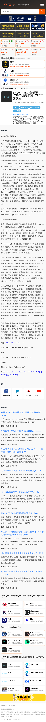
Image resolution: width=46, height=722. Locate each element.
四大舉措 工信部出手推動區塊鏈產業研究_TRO (22, 553)
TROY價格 (38, 372)
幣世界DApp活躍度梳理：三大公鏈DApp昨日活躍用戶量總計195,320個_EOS (22, 533)
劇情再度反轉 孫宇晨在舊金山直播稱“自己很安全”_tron (21, 572)
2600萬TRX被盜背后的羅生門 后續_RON (19, 513)
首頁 (2, 88)
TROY (31, 372)
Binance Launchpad (14, 88)
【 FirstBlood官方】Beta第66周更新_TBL (20, 492)
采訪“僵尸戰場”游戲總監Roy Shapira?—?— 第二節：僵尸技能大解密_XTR (22, 450)
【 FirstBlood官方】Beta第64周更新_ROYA (21, 471)
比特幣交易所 (17, 719)
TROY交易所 (6, 375)
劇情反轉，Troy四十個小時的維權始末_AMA (21, 431)
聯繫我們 (3, 705)
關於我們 (12, 705)
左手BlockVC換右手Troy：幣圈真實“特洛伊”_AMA (21, 413)
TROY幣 (14, 375)
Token (9, 372)
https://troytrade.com (20, 114)
